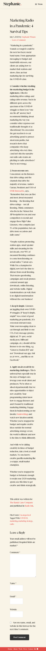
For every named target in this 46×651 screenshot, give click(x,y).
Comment (15, 552)
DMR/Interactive (17, 190)
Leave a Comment (19, 40)
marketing (14, 521)
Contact (30, 649)
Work (20, 649)
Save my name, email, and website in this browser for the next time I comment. (23, 626)
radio (12, 524)
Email (13, 596)
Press (25, 649)
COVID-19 (23, 518)
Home (10, 649)
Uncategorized (25, 515)
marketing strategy (25, 521)
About (15, 649)
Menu (40, 4)
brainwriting (22, 414)
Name (13, 583)
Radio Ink (29, 505)
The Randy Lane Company (21, 502)
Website (13, 609)
